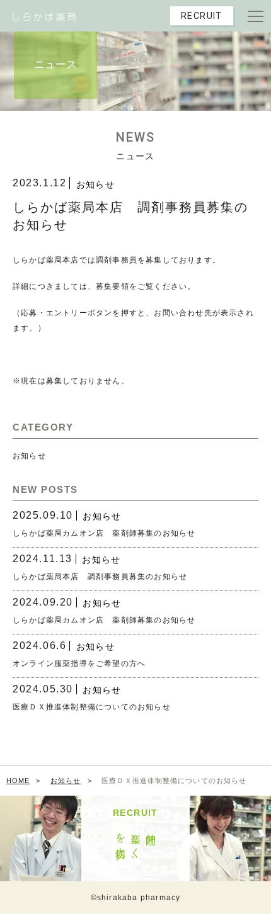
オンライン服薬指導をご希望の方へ (79, 663)
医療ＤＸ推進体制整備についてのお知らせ (92, 706)
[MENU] (255, 15)
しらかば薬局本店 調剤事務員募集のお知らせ (100, 576)
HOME (18, 780)
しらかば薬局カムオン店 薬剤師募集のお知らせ (104, 533)
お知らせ (95, 184)
